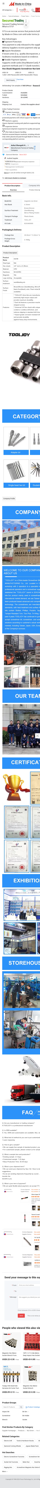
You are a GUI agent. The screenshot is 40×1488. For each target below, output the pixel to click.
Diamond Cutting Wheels (12, 1446)
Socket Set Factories (11, 1462)
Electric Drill (8, 1441)
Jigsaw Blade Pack (32, 1446)
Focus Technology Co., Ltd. (28, 1479)
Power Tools (25, 16)
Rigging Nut (8, 1467)
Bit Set (24, 1411)
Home (4, 16)
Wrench (4, 1419)
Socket (24, 1419)
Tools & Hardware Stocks (25, 1441)
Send (21, 1316)
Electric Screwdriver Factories (14, 1457)
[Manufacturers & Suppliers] (20, 4)
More (4, 1471)
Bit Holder (25, 1415)
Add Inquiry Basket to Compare (15, 178)
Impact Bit (5, 1411)
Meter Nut (26, 1462)
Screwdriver (6, 1415)
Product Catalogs (33, 1407)
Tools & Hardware (13, 16)
